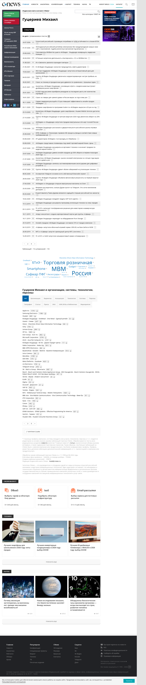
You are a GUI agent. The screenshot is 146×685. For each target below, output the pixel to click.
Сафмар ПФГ (36, 274)
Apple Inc (26, 311)
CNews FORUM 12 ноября (9, 14)
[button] (126, 4)
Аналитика (44, 4)
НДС (26, 264)
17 (37, 311)
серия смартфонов (68, 276)
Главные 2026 (10, 40)
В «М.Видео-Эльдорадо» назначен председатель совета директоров (61, 67)
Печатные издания (37, 662)
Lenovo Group (27, 277)
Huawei (91, 268)
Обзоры (9, 657)
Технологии (72, 298)
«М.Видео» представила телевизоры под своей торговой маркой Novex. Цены (64, 143)
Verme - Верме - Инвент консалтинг (36, 377)
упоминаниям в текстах (38, 36)
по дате (25, 36)
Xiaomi (64, 275)
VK (76, 651)
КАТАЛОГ (119, 4)
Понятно (129, 681)
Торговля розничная (67, 262)
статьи (72, 443)
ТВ (90, 4)
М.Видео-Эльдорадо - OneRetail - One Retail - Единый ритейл (45, 319)
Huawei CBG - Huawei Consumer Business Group (40, 417)
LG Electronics (28, 364)
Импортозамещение (11, 57)
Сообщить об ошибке (111, 653)
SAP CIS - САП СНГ (29, 409)
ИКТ (25, 298)
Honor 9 (45, 277)
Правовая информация (112, 656)
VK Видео (78, 654)
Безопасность (9, 62)
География (28, 304)
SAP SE (25, 387)
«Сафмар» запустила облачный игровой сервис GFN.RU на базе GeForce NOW (64, 227)
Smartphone (36, 268)
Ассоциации (59, 298)
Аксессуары (54, 274)
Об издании (58, 648)
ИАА (53, 304)
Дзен (76, 662)
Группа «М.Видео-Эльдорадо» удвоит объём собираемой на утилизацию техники (66, 169)
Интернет (7, 85)
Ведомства (48, 298)
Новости (9, 648)
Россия (81, 273)
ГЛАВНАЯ (25, 4)
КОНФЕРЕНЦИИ (57, 4)
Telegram (78, 660)
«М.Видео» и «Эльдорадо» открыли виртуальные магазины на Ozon (61, 184)
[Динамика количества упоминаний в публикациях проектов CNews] (98, 36)
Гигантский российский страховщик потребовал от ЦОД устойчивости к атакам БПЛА (67, 41)
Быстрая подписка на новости (115, 645)
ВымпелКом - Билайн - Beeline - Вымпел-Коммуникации (43, 351)
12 (35, 316)
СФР (36, 277)
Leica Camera (27, 353)
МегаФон (26, 356)
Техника (33, 657)
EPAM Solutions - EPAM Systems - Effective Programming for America (47, 411)
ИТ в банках (8, 71)
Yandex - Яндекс (28, 390)
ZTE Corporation (28, 398)
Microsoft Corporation (30, 337)
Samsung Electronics (30, 313)
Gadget (72, 266)
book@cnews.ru (55, 461)
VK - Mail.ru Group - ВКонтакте (34, 369)
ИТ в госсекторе (9, 66)
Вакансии (57, 654)
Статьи (37, 304)
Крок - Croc (27, 401)
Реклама (57, 651)
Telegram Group (28, 367)
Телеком (7, 80)
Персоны (92, 298)
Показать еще (51, 562)
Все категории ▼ (91, 14)
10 (73, 319)
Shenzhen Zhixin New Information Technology (76, 258)
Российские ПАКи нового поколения (10, 47)
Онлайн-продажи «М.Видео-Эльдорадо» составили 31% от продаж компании (64, 223)
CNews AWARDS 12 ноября (9, 21)
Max (76, 648)
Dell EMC (26, 359)
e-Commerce (54, 277)
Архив (8, 660)
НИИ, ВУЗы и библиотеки (68, 304)
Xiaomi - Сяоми (28, 321)
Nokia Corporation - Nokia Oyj (33, 345)
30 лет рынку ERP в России (10, 33)
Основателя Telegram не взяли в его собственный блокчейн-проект (61, 174)
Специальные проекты (38, 651)
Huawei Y (90, 266)
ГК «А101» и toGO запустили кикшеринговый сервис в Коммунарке (60, 236)
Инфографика (9, 99)
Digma (25, 382)
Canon (25, 403)
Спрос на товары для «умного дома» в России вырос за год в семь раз (61, 97)
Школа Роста (8, 28)
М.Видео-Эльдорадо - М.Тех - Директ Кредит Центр (41, 343)
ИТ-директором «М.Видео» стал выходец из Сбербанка (56, 139)
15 (45, 313)
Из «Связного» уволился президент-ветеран (52, 62)
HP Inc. (63, 272)
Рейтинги (7, 95)
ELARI (25, 379)
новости (44, 443)
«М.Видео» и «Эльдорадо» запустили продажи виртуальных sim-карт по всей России (67, 122)
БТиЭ (36, 262)
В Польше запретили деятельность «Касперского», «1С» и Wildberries (61, 58)
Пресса (46, 304)
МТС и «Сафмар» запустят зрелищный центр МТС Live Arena (58, 232)
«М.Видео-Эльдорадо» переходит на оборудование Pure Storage (59, 218)
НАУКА (84, 4)
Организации (35, 298)
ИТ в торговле (9, 76)
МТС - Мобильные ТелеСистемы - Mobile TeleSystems (42, 393)
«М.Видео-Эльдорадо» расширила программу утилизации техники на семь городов (66, 203)
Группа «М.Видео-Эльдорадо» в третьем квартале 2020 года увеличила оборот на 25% (68, 117)
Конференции (35, 648)
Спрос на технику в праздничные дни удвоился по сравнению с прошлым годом (66, 82)
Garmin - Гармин (29, 414)
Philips (25, 406)
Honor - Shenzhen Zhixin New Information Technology (42, 324)
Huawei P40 (82, 276)
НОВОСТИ (34, 4)
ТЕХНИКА (76, 4)
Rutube (77, 657)
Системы (82, 298)
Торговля (81, 267)
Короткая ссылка (34, 432)
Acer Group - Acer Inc (30, 335)
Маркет (32, 654)
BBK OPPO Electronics (30, 348)
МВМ (59, 269)
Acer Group (81, 268)
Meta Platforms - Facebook (32, 361)
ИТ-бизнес (7, 90)
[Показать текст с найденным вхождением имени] (49, 36)
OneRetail (26, 260)
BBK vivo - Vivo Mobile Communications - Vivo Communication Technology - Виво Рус (53, 395)
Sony (24, 327)
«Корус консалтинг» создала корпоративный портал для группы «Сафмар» (63, 214)
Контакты (57, 657)
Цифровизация (9, 52)
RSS (105, 647)
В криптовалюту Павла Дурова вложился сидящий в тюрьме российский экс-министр (67, 193)
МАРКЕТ (68, 4)
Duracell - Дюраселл (30, 385)
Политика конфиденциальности (115, 650)
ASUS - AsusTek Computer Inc (33, 340)
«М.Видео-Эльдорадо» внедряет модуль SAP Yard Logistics (57, 199)
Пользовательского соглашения (14, 682)
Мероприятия (85, 304)
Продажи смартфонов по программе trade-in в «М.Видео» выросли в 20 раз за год (66, 107)
